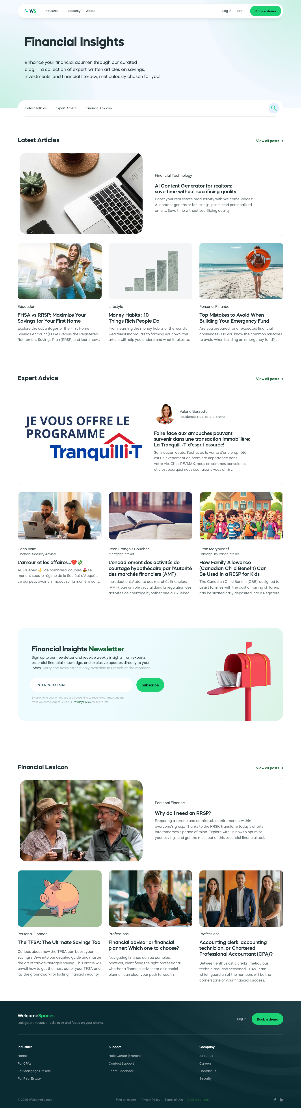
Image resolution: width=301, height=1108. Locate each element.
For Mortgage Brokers (34, 1071)
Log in (227, 11)
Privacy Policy (82, 702)
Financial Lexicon (98, 108)
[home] (30, 11)
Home (22, 1056)
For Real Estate (29, 1078)
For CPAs (24, 1063)
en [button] (239, 11)
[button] (53, 11)
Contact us (207, 1071)
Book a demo (265, 11)
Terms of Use (174, 1099)
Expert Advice (66, 108)
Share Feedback (121, 1071)
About (90, 11)
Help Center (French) (125, 1056)
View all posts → (269, 141)
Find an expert (126, 1099)
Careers (205, 1063)
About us (206, 1056)
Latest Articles (36, 108)
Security (74, 11)
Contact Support (121, 1063)
